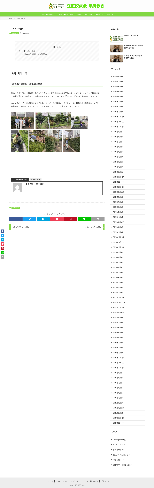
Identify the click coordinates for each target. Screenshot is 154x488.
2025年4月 (118, 157)
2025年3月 (118, 162)
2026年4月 (118, 96)
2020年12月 (118, 418)
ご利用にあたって (77, 481)
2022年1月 (118, 353)
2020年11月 (118, 423)
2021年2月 (118, 408)
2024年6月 (118, 207)
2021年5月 (118, 393)
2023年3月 (118, 282)
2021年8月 (118, 378)
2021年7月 (118, 383)
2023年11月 (118, 242)
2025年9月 (118, 132)
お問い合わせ (105, 481)
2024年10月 (118, 187)
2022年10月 (118, 307)
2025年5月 (118, 152)
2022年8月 (118, 317)
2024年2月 (118, 227)
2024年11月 (118, 182)
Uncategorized (119, 440)
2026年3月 (118, 102)
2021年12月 (118, 358)
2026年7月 (118, 81)
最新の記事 (36, 179)
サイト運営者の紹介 (91, 481)
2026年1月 (118, 112)
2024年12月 (118, 177)
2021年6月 (118, 388)
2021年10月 (118, 368)
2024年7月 (118, 202)
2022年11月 (119, 302)
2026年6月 (118, 86)
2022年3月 (118, 343)
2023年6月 (118, 267)
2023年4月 (118, 277)
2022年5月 (118, 333)
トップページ (49, 481)
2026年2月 (118, 107)
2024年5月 (118, 212)
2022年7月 (118, 322)
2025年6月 (118, 147)
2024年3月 (118, 222)
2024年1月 (118, 232)
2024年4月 (118, 217)
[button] (16, 219)
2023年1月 (118, 292)
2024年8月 (118, 197)
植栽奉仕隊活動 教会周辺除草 (36, 54)
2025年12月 (118, 117)
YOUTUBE (119, 445)
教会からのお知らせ (122, 455)
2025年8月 (118, 137)
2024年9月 (118, 192)
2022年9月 (118, 312)
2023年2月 (118, 287)
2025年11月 (118, 122)
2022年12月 (118, 297)
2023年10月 (118, 247)
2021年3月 (118, 403)
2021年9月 (118, 373)
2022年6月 (118, 327)
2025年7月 (118, 142)
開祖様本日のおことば (122, 465)
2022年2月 (118, 348)
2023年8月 (118, 257)
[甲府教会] (77, 6)
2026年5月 (118, 92)
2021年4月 (118, 398)
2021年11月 (118, 363)
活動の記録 (15, 33)
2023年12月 (118, 237)
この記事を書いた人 (21, 179)
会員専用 (118, 450)
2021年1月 (118, 413)
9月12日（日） (29, 51)
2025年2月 (118, 167)
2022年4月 (118, 337)
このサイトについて (62, 481)
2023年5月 (118, 272)
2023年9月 (118, 252)
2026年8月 (118, 76)
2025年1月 (118, 172)
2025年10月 (118, 127)
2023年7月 (118, 262)
